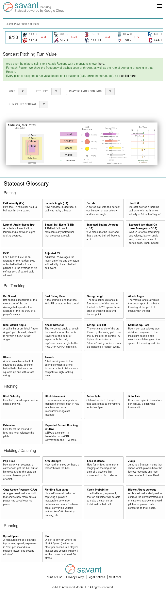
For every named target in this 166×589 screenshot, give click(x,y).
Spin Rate (134, 396)
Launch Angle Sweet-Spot (19, 224)
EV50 (6, 253)
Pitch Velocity (11, 396)
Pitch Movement (55, 396)
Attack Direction (55, 325)
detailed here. (127, 76)
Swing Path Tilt (96, 325)
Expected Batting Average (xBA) (102, 226)
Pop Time (9, 461)
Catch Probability (98, 489)
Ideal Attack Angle (14, 325)
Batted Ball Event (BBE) (59, 224)
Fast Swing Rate (55, 296)
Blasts (7, 357)
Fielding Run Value (56, 489)
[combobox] (83, 23)
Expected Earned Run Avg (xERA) (61, 427)
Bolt (47, 536)
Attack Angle (136, 296)
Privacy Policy (75, 577)
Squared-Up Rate (138, 325)
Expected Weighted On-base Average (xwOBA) (143, 226)
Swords (49, 357)
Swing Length (95, 296)
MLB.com (115, 577)
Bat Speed (9, 296)
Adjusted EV (52, 253)
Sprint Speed (11, 536)
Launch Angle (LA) (56, 203)
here (101, 63)
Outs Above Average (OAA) (20, 489)
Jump (131, 461)
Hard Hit (134, 203)
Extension (9, 425)
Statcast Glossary (26, 183)
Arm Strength (53, 461)
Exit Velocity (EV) (13, 203)
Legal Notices (97, 577)
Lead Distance (96, 461)
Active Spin (93, 396)
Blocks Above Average (142, 489)
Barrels (90, 203)
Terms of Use (54, 577)
